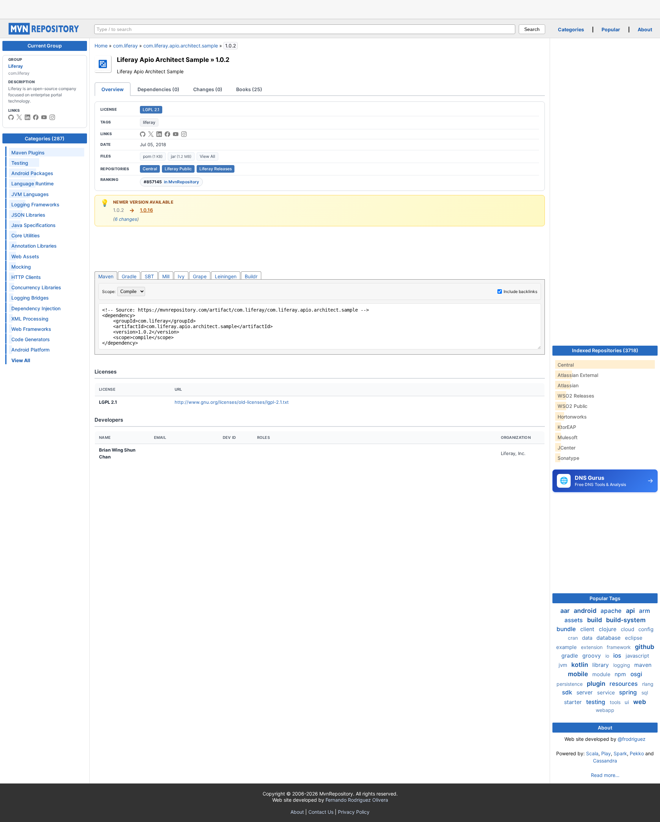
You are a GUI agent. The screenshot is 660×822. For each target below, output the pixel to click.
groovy (592, 655)
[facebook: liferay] (35, 117)
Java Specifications (33, 225)
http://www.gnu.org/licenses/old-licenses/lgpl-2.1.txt (232, 402)
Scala (592, 753)
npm (621, 674)
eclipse (633, 638)
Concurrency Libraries (36, 287)
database (609, 637)
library (601, 664)
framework (619, 647)
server (585, 692)
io (607, 656)
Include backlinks (520, 291)
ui (627, 702)
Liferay (15, 66)
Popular (611, 29)
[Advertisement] (330, 8)
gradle (570, 655)
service (606, 692)
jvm (564, 665)
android (586, 610)
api (631, 610)
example (567, 647)
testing (596, 702)
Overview (112, 89)
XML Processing (29, 319)
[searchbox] (304, 29)
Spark (620, 753)
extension (592, 647)
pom (153, 156)
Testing (19, 163)
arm (644, 610)
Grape (200, 276)
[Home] (45, 33)
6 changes (126, 219)
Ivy (181, 276)
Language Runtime (32, 183)
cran (573, 638)
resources (624, 683)
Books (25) (249, 89)
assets (574, 620)
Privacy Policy (354, 812)
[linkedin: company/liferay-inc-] (27, 117)
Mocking (21, 267)
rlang (647, 684)
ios (618, 655)
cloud (628, 629)
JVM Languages (30, 194)
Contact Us (320, 812)
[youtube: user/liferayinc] (44, 117)
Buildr (251, 276)
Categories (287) (45, 138)
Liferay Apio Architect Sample (163, 59)
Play (606, 753)
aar (565, 610)
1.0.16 (146, 210)
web (639, 701)
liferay (149, 122)
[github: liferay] (11, 117)
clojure (608, 629)
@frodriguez (632, 739)
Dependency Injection (35, 308)
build (595, 620)
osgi (636, 674)
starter (573, 702)
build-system (626, 620)
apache (612, 610)
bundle (567, 629)
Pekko (637, 753)
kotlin (580, 664)
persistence (570, 684)
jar (181, 156)
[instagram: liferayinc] (52, 117)
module (602, 674)
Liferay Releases (215, 168)
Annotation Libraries (34, 246)
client (588, 629)
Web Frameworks (31, 329)
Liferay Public (178, 168)
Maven (105, 276)
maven (642, 664)
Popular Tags (605, 598)
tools (616, 702)
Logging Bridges (30, 298)
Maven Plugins (28, 152)
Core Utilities (25, 235)
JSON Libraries (28, 215)
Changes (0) (207, 89)
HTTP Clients (26, 277)
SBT (149, 276)
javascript (637, 655)
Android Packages (32, 173)
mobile (579, 674)
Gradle (129, 276)
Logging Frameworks (35, 204)
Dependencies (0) (158, 89)
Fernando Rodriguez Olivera (357, 800)
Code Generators (30, 339)
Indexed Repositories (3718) (605, 350)
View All (207, 156)
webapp (605, 710)
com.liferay (125, 45)
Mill (165, 276)
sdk (568, 692)
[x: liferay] (19, 117)
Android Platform (30, 350)
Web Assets (25, 256)
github (644, 646)
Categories (571, 29)
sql (644, 692)
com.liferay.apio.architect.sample (180, 45)
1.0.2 (222, 59)
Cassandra (605, 761)
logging (622, 665)
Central (150, 168)
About (645, 29)
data (588, 638)
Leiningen (225, 276)
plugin (597, 683)
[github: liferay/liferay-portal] (142, 134)
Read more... (605, 775)
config (645, 629)
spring (629, 692)
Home (101, 45)
